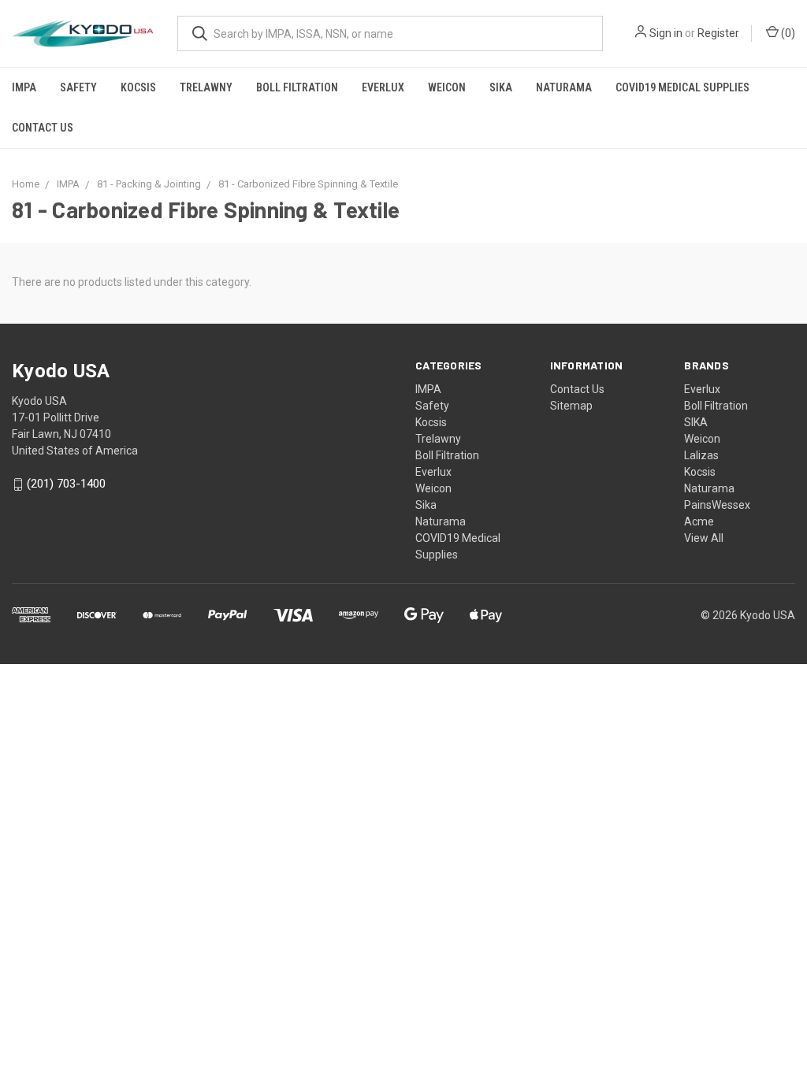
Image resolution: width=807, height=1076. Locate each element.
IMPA (24, 87)
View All (703, 538)
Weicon (447, 87)
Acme (699, 521)
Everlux (383, 87)
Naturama (564, 87)
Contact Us (42, 127)
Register (718, 33)
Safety (78, 87)
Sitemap (571, 405)
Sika (500, 87)
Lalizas (701, 455)
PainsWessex (717, 505)
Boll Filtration (297, 87)
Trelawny (206, 87)
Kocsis (138, 87)
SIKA (696, 422)
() (787, 33)
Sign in (665, 33)
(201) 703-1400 (66, 484)
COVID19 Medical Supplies (682, 87)
